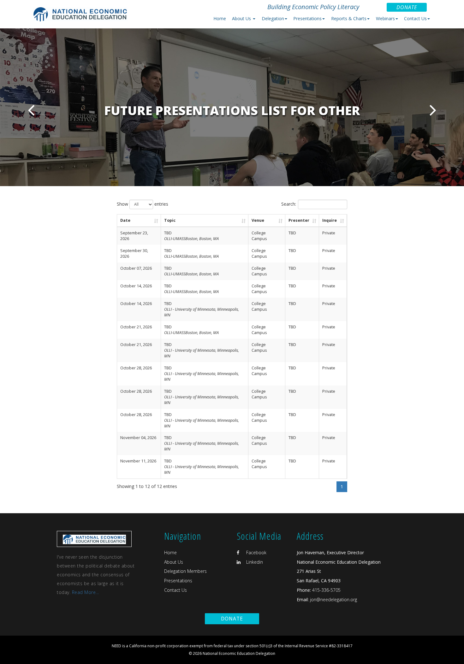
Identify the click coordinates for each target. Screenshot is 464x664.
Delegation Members (185, 571)
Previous (31, 110)
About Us (173, 562)
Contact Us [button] (415, 18)
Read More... (85, 592)
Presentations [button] (307, 18)
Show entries (142, 204)
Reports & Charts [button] (348, 18)
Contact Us (175, 590)
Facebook (255, 552)
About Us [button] (242, 18)
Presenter (299, 220)
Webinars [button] (385, 18)
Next (433, 110)
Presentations (178, 581)
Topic (169, 220)
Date (125, 220)
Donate (406, 7)
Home (219, 18)
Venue (258, 220)
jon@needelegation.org (333, 599)
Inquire (329, 220)
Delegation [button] (273, 18)
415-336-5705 (326, 590)
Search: (288, 204)
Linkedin (254, 562)
